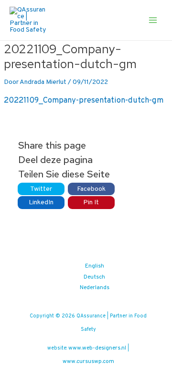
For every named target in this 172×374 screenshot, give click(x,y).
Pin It (91, 203)
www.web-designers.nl (97, 348)
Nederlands (94, 288)
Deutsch (94, 277)
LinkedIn (41, 203)
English (94, 266)
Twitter (41, 189)
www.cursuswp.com (88, 361)
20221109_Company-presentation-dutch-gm (83, 100)
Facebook (91, 189)
